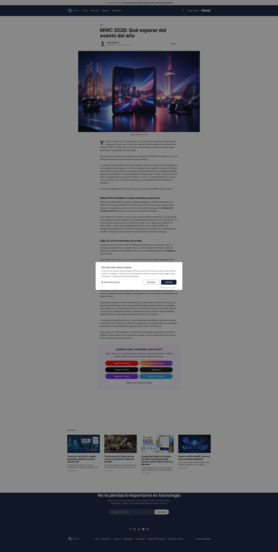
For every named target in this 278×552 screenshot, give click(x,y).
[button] (111, 282)
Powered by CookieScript (168, 288)
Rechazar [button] (151, 282)
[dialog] (139, 276)
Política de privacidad (130, 276)
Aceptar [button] (168, 282)
